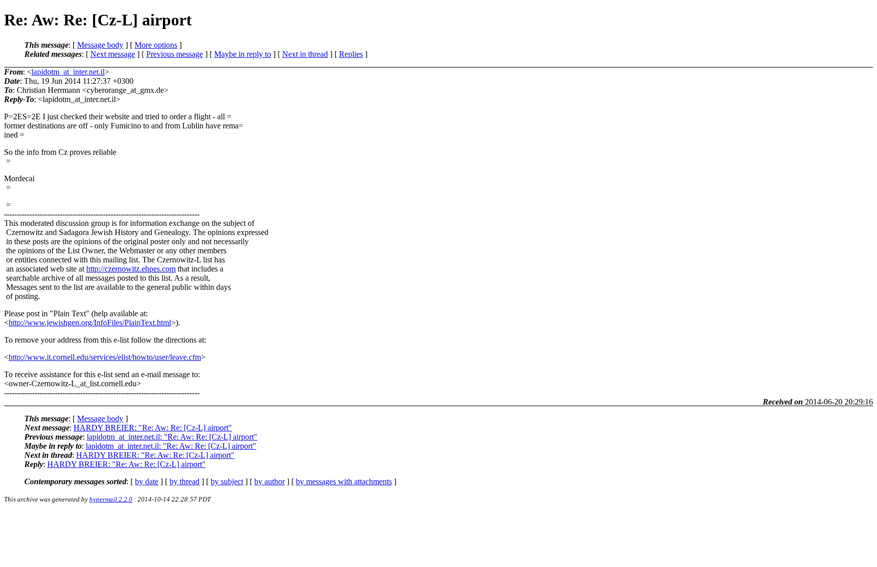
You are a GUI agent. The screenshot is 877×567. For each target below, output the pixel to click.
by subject (227, 481)
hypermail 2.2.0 (110, 499)
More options (155, 45)
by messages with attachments (344, 481)
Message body (100, 45)
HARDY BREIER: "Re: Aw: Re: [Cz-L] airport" (153, 427)
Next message (112, 54)
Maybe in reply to (242, 54)
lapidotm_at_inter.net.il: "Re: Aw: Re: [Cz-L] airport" (172, 436)
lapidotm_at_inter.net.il (68, 72)
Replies (351, 54)
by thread (184, 481)
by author (269, 481)
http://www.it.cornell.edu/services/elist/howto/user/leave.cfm (105, 357)
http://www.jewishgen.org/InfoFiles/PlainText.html (90, 322)
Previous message (174, 54)
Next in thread (305, 54)
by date (146, 481)
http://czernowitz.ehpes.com (131, 268)
